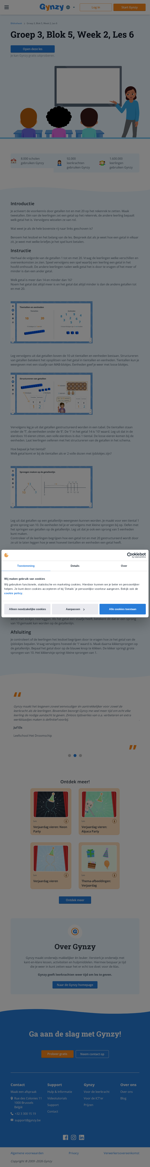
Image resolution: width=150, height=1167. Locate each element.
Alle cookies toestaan (122, 609)
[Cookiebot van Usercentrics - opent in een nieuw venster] (130, 555)
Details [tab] (75, 565)
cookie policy (13, 593)
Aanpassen (73, 609)
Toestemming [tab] (26, 565)
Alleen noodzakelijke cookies (27, 609)
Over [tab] (124, 565)
